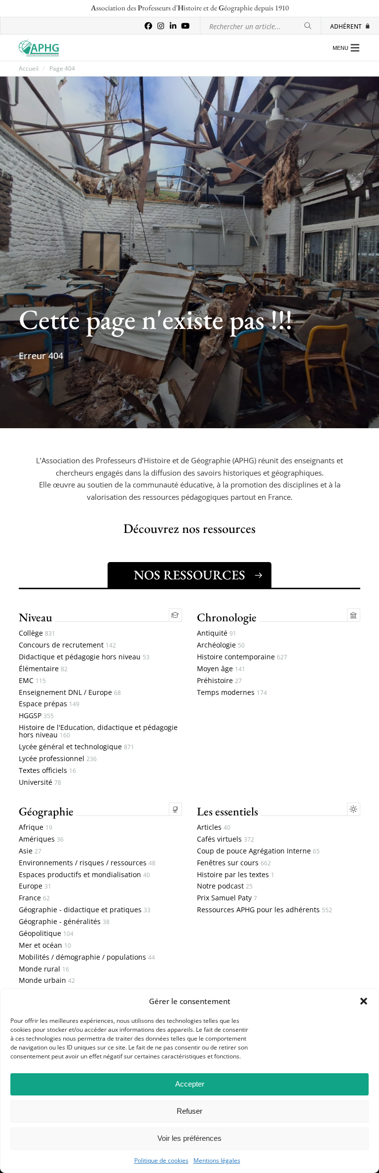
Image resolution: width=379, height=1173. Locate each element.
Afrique (35, 827)
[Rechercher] (308, 26)
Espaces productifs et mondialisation (84, 875)
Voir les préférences (189, 1138)
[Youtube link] (185, 26)
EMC (32, 681)
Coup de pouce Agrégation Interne (258, 851)
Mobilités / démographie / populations (87, 957)
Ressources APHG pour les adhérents (264, 910)
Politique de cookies (161, 1161)
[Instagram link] (160, 26)
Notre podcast (225, 886)
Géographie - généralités (64, 922)
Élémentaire (43, 669)
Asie (30, 851)
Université (40, 782)
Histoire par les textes (235, 875)
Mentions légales (216, 1161)
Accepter (189, 1084)
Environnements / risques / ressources (87, 863)
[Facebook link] (148, 26)
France (34, 898)
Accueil (28, 69)
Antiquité (216, 633)
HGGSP (36, 716)
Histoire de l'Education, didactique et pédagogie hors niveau (98, 731)
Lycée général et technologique (76, 747)
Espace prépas (49, 704)
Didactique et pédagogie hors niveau (84, 657)
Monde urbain (47, 980)
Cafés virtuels (225, 839)
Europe (35, 886)
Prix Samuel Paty (227, 898)
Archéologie (221, 645)
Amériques (41, 839)
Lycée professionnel (58, 759)
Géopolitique (46, 933)
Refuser (189, 1111)
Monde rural (44, 969)
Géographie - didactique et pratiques (85, 910)
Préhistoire (219, 681)
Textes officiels (47, 770)
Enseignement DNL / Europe (70, 692)
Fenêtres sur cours (234, 863)
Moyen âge (221, 669)
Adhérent (346, 26)
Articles (213, 827)
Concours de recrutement (67, 645)
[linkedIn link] (173, 26)
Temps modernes (232, 692)
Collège (37, 633)
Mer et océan (45, 945)
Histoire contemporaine (242, 657)
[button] (364, 1001)
